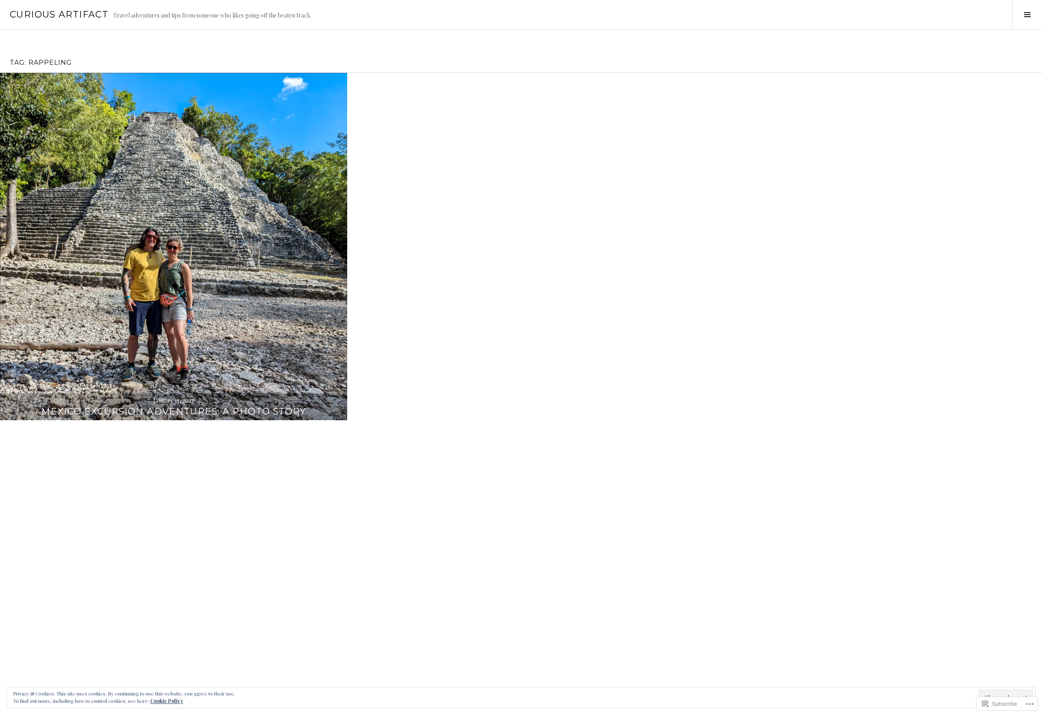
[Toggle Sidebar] (1027, 14)
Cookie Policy (166, 700)
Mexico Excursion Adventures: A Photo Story (173, 411)
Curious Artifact (59, 14)
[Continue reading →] (173, 246)
